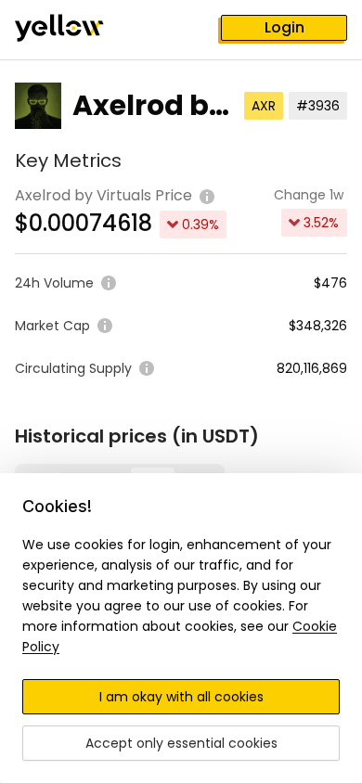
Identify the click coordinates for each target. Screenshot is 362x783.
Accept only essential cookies (181, 743)
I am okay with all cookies (181, 696)
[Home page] (74, 29)
